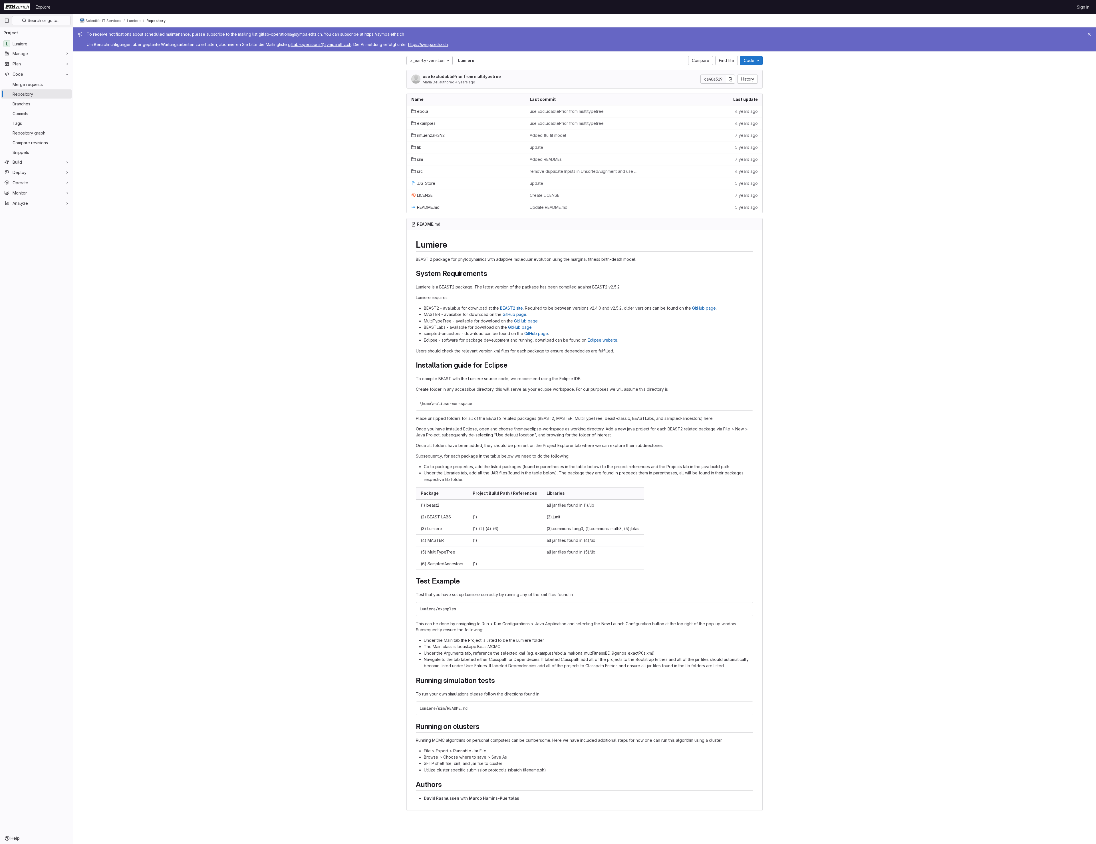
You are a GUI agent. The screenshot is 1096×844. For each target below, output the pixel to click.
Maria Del (430, 82)
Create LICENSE (544, 195)
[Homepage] (17, 6)
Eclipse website (602, 340)
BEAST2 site (511, 308)
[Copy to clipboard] (746, 403)
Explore (43, 7)
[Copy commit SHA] (730, 79)
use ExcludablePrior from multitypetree (462, 76)
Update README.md (548, 207)
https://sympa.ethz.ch (384, 34)
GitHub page (704, 308)
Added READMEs (546, 159)
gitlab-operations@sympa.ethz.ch (290, 34)
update (536, 147)
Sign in (1083, 7)
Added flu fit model (548, 135)
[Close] (1089, 34)
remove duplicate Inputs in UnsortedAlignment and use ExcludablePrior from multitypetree (584, 171)
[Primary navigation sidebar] (6, 20)
